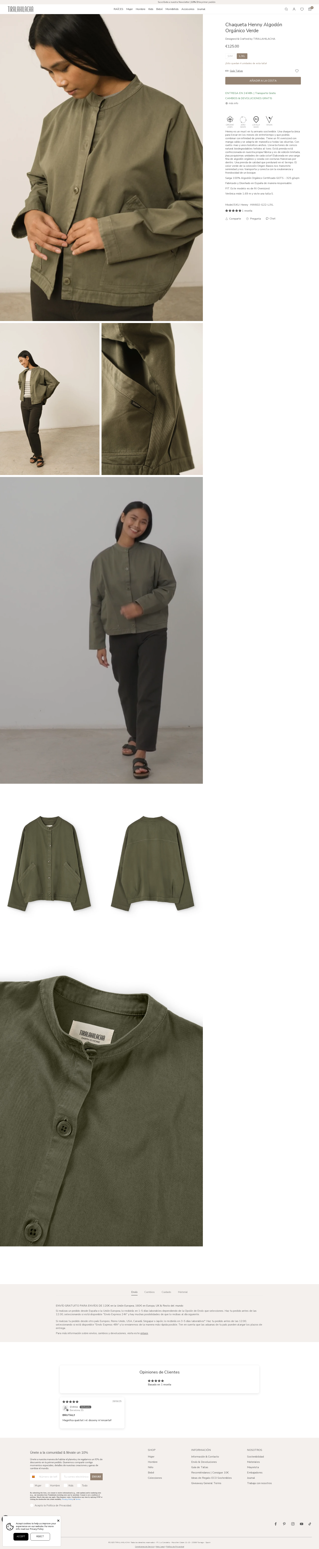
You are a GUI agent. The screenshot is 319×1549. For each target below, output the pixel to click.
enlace (144, 1333)
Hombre (153, 1462)
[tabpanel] (159, 1319)
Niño (150, 1467)
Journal (251, 1478)
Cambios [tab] (149, 1292)
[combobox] (34, 1476)
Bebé (151, 1472)
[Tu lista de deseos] (302, 9)
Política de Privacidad (175, 1546)
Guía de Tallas (199, 1467)
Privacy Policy (67, 1499)
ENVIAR (96, 1476)
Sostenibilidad (255, 1456)
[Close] (58, 1520)
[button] (129, 9)
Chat (272, 218)
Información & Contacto (205, 1456)
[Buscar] (286, 9)
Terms (77, 1499)
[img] (70, 1402)
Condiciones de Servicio (144, 1546)
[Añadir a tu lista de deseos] (297, 71)
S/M (230, 56)
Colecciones (155, 1478)
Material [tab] (183, 1292)
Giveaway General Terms (206, 1483)
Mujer (151, 1456)
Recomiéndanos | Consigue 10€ (210, 1472)
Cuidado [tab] (166, 1292)
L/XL (242, 56)
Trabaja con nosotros (259, 1483)
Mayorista (253, 1467)
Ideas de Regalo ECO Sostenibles (211, 1478)
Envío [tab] (134, 1292)
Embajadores (255, 1472)
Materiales (253, 1462)
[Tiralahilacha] (20, 9)
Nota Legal (160, 1546)
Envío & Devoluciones (204, 1462)
